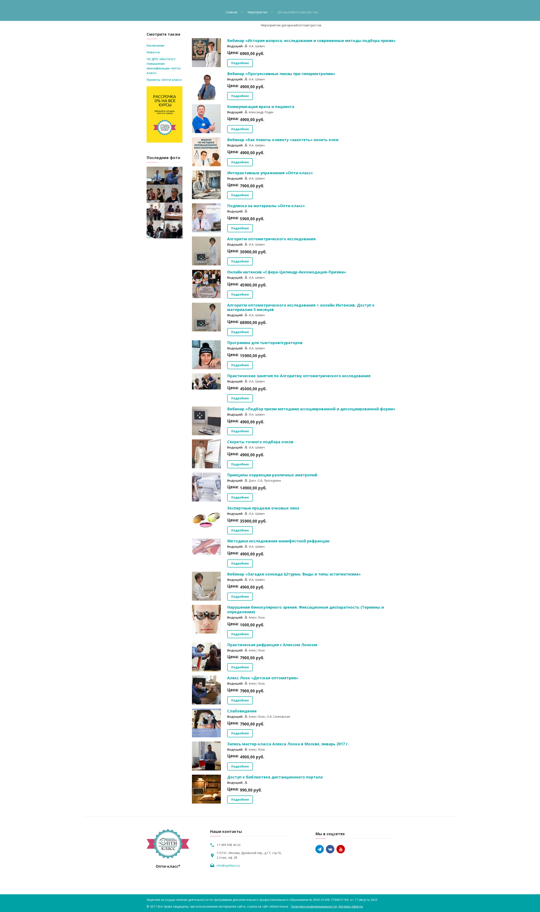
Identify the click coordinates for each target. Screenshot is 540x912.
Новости (153, 52)
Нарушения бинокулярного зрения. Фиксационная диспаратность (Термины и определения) (305, 609)
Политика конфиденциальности (314, 906)
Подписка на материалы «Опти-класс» (266, 205)
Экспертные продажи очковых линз (263, 508)
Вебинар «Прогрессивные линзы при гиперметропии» (281, 73)
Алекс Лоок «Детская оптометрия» (262, 677)
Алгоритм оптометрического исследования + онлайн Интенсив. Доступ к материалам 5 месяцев (301, 307)
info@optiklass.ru (228, 865)
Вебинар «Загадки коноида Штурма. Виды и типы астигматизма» (294, 574)
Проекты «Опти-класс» (164, 80)
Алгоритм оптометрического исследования (271, 238)
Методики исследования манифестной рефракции (278, 540)
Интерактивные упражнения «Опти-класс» (270, 172)
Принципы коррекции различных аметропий (272, 474)
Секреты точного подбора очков (260, 441)
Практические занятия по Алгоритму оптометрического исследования (298, 375)
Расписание (155, 45)
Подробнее (240, 63)
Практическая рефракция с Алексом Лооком (272, 644)
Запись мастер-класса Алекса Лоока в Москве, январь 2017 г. (288, 743)
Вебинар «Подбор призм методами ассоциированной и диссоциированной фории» (311, 408)
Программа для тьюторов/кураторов (264, 342)
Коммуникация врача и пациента (260, 106)
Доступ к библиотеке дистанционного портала (275, 777)
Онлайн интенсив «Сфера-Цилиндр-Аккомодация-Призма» (286, 271)
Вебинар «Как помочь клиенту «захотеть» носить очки (282, 139)
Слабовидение (242, 710)
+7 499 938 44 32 (228, 845)
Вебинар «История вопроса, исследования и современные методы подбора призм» (311, 40)
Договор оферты (350, 906)
